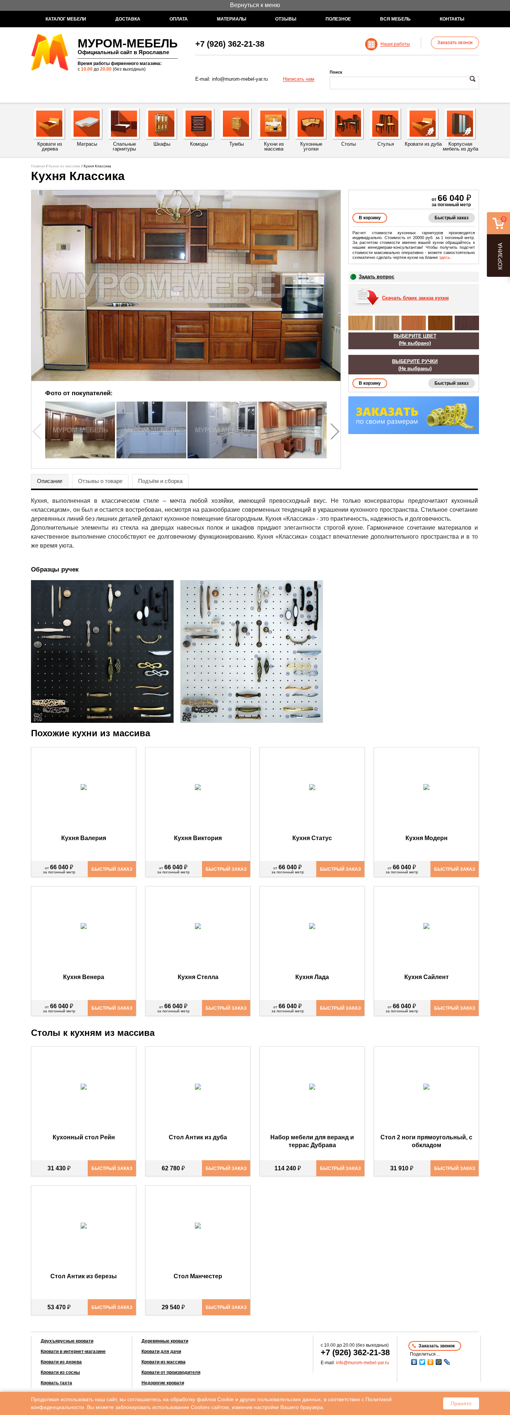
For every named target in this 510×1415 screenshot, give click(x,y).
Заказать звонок (455, 42)
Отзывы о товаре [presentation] (100, 481)
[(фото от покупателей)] (80, 456)
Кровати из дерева (61, 1362)
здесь (444, 257)
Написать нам (298, 79)
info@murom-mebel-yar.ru (240, 79)
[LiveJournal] (447, 1362)
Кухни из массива (64, 166)
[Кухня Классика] (185, 285)
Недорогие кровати (163, 1382)
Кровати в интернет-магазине (73, 1351)
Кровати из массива (164, 1362)
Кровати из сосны (60, 1372)
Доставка (127, 19)
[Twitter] (422, 1362)
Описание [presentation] (49, 481)
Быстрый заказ (452, 217)
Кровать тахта (56, 1382)
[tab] (49, 481)
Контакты (452, 19)
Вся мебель (395, 19)
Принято (461, 1403)
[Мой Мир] (439, 1362)
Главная (38, 166)
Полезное (338, 19)
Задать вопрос (376, 276)
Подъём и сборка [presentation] (160, 481)
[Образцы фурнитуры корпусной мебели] (105, 652)
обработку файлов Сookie (202, 1399)
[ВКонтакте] (414, 1362)
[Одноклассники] (430, 1362)
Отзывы (285, 19)
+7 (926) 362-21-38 (229, 44)
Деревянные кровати (165, 1341)
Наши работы (395, 44)
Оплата (179, 19)
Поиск (336, 72)
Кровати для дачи (161, 1351)
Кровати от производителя (171, 1372)
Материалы (231, 19)
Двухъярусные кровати (67, 1341)
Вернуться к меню (255, 5)
